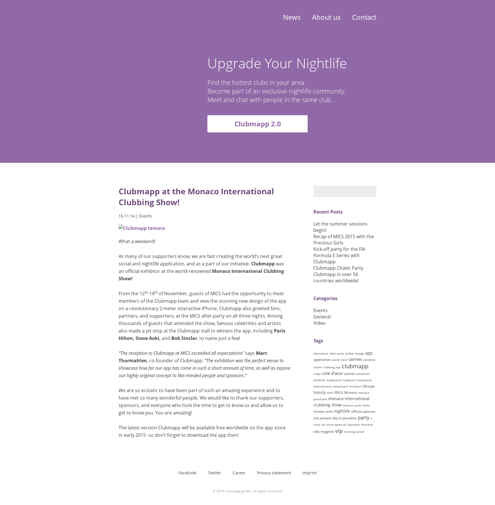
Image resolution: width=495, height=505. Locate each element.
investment (340, 386)
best (344, 360)
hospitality (364, 380)
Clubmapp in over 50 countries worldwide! (336, 277)
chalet (317, 367)
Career (239, 472)
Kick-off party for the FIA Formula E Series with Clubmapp (339, 255)
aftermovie (320, 353)
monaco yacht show (356, 405)
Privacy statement (274, 472)
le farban (355, 386)
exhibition (363, 374)
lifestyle (369, 386)
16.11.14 (127, 216)
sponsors (354, 424)
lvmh (330, 393)
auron (336, 360)
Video (319, 323)
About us (326, 17)
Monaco (350, 392)
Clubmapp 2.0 (257, 123)
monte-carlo (323, 411)
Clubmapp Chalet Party (338, 268)
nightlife (342, 411)
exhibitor (319, 380)
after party (336, 353)
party (364, 417)
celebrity (369, 360)
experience (334, 380)
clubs (317, 374)
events (349, 373)
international (322, 386)
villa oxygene (323, 431)
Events (145, 216)
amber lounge (354, 353)
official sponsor (363, 411)
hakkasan (349, 380)
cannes (355, 359)
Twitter (214, 472)
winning (349, 432)
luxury (319, 392)
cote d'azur (332, 373)
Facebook (187, 472)
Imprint (309, 472)
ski (323, 424)
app (369, 353)
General (322, 317)
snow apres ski (336, 424)
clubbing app (332, 367)
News (291, 17)
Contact (364, 17)
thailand (367, 424)
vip (339, 430)
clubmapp (355, 366)
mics (338, 392)
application (322, 359)
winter (360, 432)
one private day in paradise (335, 418)
